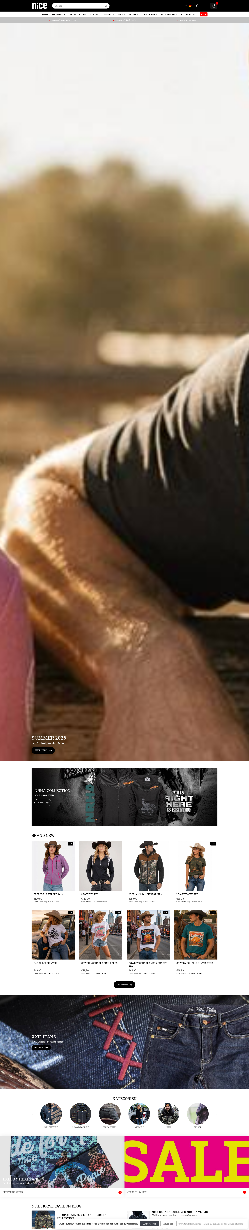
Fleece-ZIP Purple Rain (48, 894)
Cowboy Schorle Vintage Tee (194, 963)
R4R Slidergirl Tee (45, 963)
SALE (203, 14)
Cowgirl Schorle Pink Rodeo (99, 963)
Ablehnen (168, 1223)
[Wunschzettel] (204, 6)
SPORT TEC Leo (89, 894)
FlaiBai (94, 14)
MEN (120, 14)
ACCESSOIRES (168, 14)
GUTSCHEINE (188, 14)
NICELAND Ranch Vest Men (145, 894)
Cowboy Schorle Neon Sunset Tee (148, 964)
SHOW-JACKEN (78, 14)
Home (45, 14)
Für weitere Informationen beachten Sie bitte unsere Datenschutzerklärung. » (211, 1224)
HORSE (132, 14)
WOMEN (107, 14)
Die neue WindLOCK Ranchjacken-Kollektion (82, 1216)
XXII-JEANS (148, 14)
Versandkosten (54, 902)
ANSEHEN (122, 984)
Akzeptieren (149, 1223)
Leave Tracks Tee (187, 894)
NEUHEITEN (59, 14)
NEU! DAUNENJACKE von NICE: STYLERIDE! (181, 1212)
